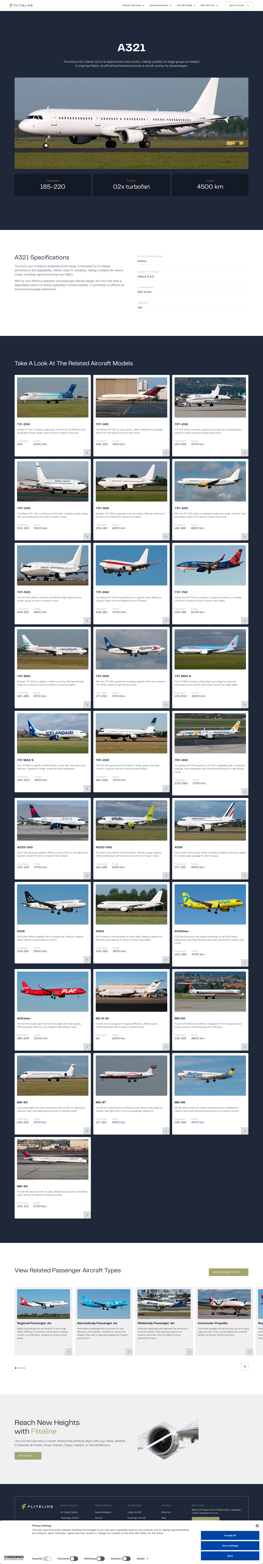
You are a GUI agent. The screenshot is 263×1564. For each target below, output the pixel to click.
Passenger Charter (70, 1517)
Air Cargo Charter (69, 1512)
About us (166, 1512)
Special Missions (103, 1512)
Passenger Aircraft (137, 1517)
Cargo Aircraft (134, 1512)
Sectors (99, 1517)
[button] (133, 5)
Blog (164, 1517)
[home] (21, 5)
